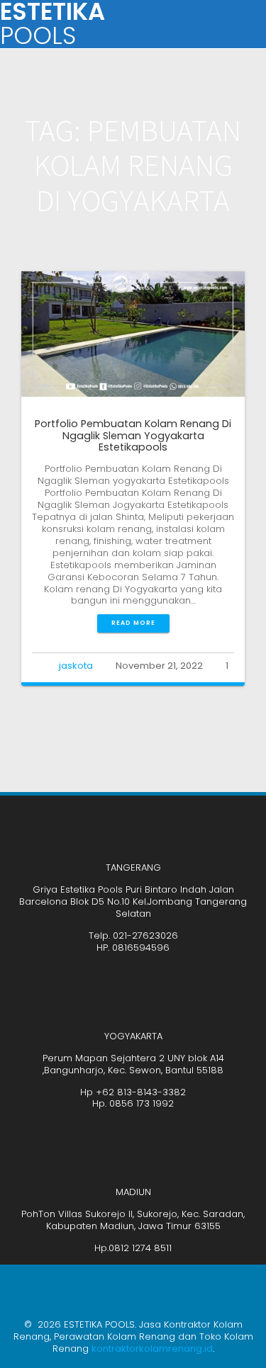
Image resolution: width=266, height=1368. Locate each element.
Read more (133, 622)
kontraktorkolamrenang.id (152, 1348)
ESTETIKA (52, 24)
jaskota (76, 665)
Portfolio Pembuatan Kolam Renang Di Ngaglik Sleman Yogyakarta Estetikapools (133, 435)
